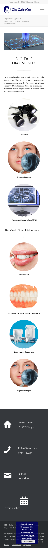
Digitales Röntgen (24, 177)
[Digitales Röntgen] (24, 157)
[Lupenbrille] (24, 114)
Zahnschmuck (24, 275)
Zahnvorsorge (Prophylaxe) (24, 352)
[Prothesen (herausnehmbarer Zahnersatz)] (24, 295)
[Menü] (40, 9)
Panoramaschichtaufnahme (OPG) (24, 220)
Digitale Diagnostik (12, 19)
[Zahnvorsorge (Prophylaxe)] (24, 334)
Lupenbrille (24, 135)
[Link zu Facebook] (42, 542)
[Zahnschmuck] (24, 256)
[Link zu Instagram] (38, 542)
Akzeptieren (28, 541)
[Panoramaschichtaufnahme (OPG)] (24, 200)
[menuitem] (7, 544)
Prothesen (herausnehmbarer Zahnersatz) (24, 313)
